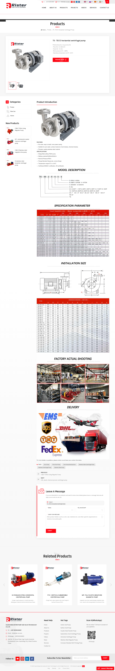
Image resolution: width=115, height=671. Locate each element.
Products (64, 7)
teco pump (46, 464)
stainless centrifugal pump (44, 467)
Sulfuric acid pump (66, 628)
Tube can (12, 111)
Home (44, 7)
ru (92, 1)
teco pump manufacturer (69, 464)
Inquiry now (60, 59)
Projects (74, 7)
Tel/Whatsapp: (82, 507)
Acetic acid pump (66, 625)
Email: (50, 507)
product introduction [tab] (47, 102)
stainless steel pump (59, 467)
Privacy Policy (66, 668)
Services (93, 7)
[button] (111, 584)
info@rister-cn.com (65, 1)
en (87, 1)
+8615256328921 (19, 636)
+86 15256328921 (50, 1)
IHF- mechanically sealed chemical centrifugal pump (22, 141)
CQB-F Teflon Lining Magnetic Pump (20, 129)
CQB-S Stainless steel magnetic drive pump (21, 151)
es (97, 1)
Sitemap (54, 668)
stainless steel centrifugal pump (86, 464)
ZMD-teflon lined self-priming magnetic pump (92, 596)
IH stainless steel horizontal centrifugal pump (20, 163)
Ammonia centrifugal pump (68, 637)
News (45, 640)
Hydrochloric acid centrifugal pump (71, 634)
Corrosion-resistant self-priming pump (71, 643)
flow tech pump (56, 464)
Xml (59, 668)
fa (102, 1)
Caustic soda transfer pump (68, 631)
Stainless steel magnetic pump (69, 640)
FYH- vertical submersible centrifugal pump (23, 596)
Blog (49, 668)
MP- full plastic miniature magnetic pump (57, 596)
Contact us (104, 7)
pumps (12, 107)
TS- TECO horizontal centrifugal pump (56, 503)
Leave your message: (54, 514)
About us (53, 7)
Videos (83, 7)
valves (12, 115)
